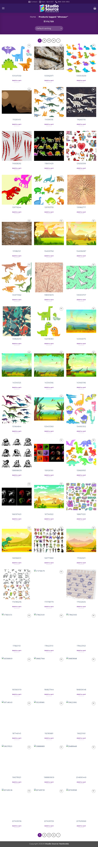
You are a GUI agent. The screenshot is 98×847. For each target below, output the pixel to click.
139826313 (16, 339)
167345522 (49, 514)
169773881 (49, 558)
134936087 (81, 251)
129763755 (49, 207)
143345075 (81, 339)
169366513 (16, 558)
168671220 (81, 514)
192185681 (49, 733)
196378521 (16, 777)
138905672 (49, 295)
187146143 (16, 733)
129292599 (81, 163)
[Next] (58, 41)
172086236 (16, 602)
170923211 (81, 558)
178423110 (49, 646)
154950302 (81, 426)
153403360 (49, 426)
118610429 (49, 163)
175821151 (17, 646)
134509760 (49, 251)
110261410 (17, 120)
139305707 (81, 295)
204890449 (81, 777)
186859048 (81, 690)
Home (33, 17)
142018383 (49, 339)
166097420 (16, 514)
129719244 (16, 207)
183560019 (16, 690)
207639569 (81, 821)
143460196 (81, 383)
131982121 (17, 251)
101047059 (16, 76)
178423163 (81, 646)
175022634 (81, 602)
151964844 (16, 426)
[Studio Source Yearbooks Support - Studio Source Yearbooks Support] (49, 8)
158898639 (17, 470)
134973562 (16, 295)
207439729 (49, 821)
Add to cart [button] (16, 80)
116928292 (16, 163)
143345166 (49, 383)
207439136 (16, 821)
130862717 (81, 207)
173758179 (49, 602)
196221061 (81, 733)
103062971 (49, 76)
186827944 (49, 690)
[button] (3, 8)
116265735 (81, 120)
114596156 (49, 120)
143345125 (16, 383)
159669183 (81, 470)
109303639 (81, 76)
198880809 (49, 777)
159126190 (49, 470)
